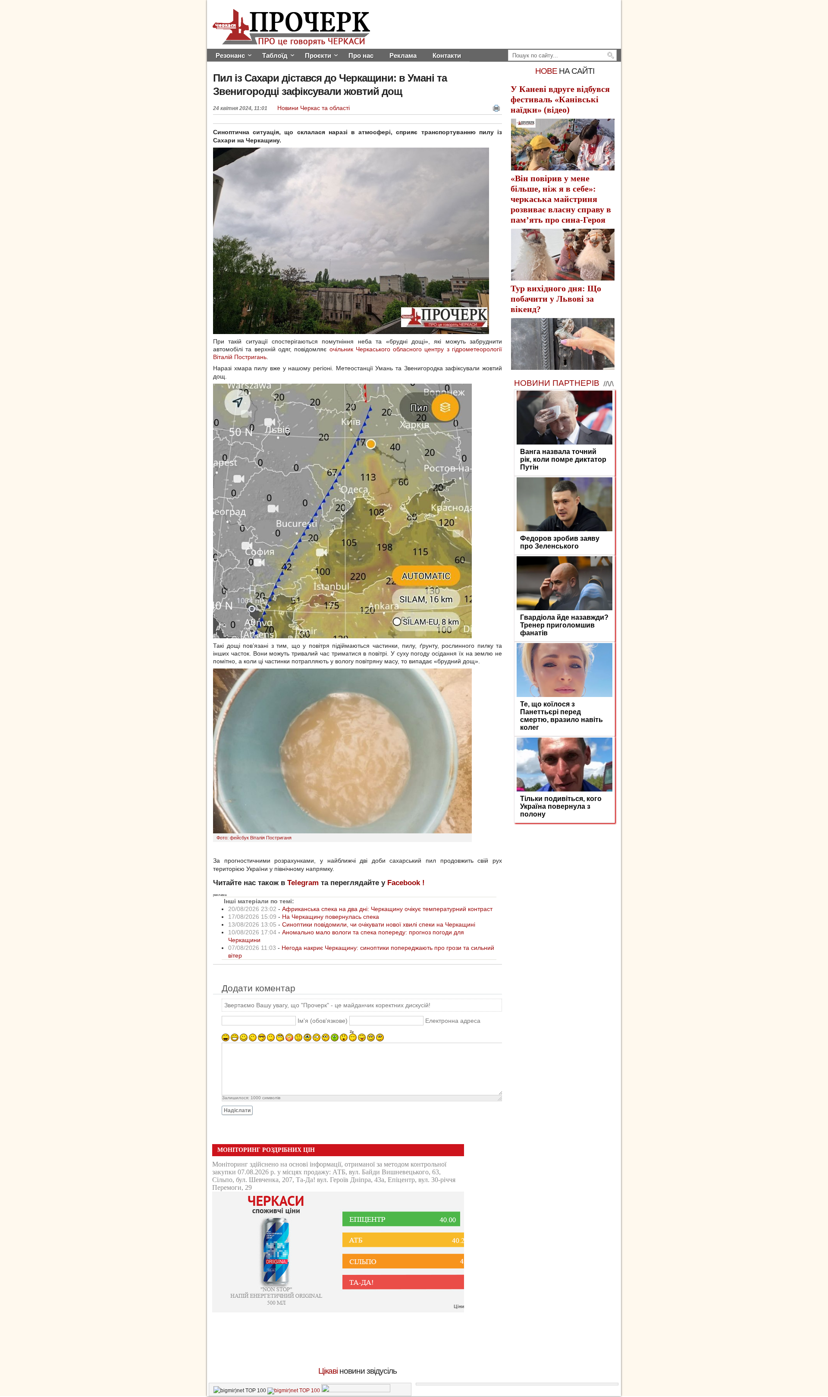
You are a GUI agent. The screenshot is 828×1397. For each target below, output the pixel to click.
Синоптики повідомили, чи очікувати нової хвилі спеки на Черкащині (378, 924)
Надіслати (237, 1110)
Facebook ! (406, 883)
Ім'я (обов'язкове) (323, 1021)
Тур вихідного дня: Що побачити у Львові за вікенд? (556, 299)
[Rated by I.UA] (355, 1391)
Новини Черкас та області (313, 107)
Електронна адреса (452, 1021)
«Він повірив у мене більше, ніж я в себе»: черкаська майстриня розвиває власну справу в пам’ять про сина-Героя (561, 198)
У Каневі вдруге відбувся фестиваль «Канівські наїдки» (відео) (560, 99)
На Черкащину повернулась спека (330, 916)
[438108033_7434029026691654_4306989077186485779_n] (342, 831)
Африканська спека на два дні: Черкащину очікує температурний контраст (387, 908)
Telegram (303, 883)
